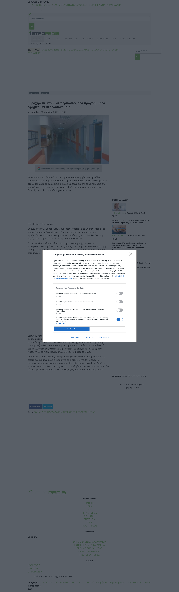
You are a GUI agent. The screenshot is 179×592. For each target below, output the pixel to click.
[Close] (131, 255)
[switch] (120, 293)
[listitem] (89, 288)
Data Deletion (76, 337)
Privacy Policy (103, 337)
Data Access (89, 337)
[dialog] (89, 296)
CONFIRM (71, 329)
